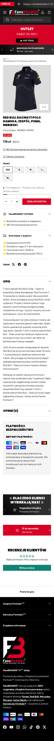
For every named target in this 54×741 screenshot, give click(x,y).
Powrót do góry (27, 592)
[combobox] (27, 20)
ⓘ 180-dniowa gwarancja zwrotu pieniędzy (25, 149)
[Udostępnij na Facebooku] (19, 264)
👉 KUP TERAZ (27, 40)
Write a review (27, 567)
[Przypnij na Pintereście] (25, 264)
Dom (5, 59)
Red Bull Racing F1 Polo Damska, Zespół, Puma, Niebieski (24, 61)
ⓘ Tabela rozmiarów (13, 156)
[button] (49, 12)
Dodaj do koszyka (36, 201)
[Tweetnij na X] (13, 264)
